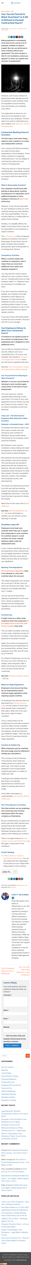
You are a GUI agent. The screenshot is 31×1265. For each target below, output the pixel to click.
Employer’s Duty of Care (10, 1125)
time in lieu (23, 199)
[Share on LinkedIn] (22, 37)
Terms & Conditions (9, 1255)
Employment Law (7, 11)
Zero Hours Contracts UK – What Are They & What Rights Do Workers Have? (15, 1240)
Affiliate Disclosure (22, 1257)
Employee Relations (8, 1079)
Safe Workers (6, 1176)
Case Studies (6, 1073)
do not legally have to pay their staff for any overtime (15, 623)
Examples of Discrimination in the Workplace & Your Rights (13, 1120)
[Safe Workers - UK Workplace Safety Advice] (15, 3)
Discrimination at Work (9, 1076)
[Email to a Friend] (17, 37)
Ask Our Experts (7, 1067)
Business (4, 1070)
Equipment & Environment (11, 1085)
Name (6, 1010)
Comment (7, 995)
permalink (13, 887)
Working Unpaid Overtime (19, 676)
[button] (2, 3)
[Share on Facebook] (11, 37)
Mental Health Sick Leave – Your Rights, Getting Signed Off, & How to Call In (15, 1178)
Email (6, 1019)
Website (6, 1027)
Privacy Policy (22, 1255)
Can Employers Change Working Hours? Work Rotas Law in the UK (14, 1214)
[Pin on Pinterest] (19, 37)
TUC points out (10, 236)
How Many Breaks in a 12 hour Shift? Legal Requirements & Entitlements (15, 1208)
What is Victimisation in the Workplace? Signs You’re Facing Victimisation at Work (13, 1136)
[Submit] (28, 1056)
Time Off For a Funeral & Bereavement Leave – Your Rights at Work (15, 1162)
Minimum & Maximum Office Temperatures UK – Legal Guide (13, 1129)
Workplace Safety (8, 1097)
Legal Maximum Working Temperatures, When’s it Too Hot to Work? (14, 1113)
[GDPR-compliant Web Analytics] (3, 1264)
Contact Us (11, 1257)
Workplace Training (8, 1100)
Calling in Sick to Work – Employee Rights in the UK (14, 1220)
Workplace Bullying (8, 1094)
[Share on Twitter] (14, 37)
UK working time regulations (12, 571)
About (4, 1257)
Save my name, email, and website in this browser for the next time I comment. (14, 1038)
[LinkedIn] (13, 898)
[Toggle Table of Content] (14, 871)
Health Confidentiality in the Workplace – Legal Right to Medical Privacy (14, 1232)
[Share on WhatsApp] (9, 37)
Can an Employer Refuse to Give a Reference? (7, 970)
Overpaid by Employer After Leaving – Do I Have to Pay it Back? (14, 1152)
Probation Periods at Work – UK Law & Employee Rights (15, 1225)
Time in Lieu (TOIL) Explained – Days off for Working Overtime (15, 1203)
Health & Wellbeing (8, 1091)
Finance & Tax (6, 1088)
